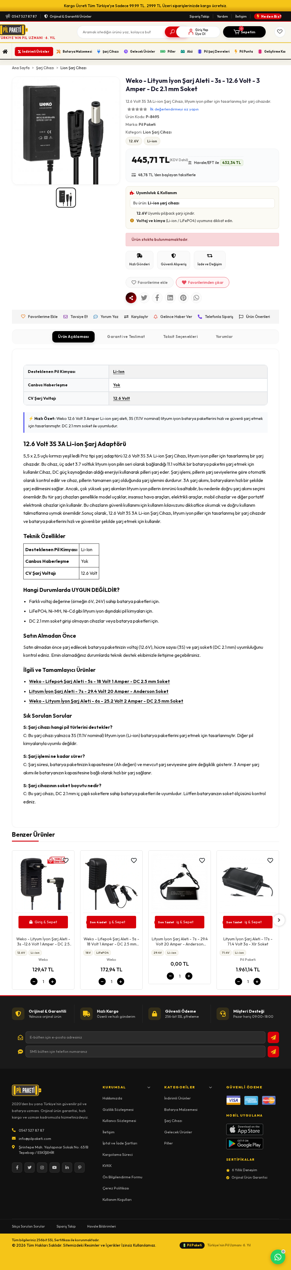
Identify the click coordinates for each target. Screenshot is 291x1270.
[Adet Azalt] (34, 981)
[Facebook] (17, 1167)
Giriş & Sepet (46, 922)
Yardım (222, 16)
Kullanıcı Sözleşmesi (119, 1120)
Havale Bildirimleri (101, 1226)
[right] (279, 920)
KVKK (107, 1165)
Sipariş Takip (199, 16)
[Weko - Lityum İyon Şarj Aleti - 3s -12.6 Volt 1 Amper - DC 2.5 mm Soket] (43, 883)
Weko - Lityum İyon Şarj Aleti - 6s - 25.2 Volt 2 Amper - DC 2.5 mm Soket (106, 701)
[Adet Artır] (52, 981)
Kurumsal (114, 1087)
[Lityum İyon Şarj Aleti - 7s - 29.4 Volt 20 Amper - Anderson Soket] (179, 883)
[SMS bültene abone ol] (273, 1051)
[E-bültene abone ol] (273, 1037)
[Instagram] (42, 1167)
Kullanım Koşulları (117, 1199)
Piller (168, 1143)
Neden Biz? (271, 16)
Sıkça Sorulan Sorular (28, 1226)
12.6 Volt (121, 398)
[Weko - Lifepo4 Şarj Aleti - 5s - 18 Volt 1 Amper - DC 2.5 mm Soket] (111, 883)
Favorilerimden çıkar (205, 282)
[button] (244, 32)
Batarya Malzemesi (181, 1109)
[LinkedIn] (67, 1167)
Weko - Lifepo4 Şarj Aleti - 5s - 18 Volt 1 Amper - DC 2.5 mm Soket (99, 681)
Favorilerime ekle (153, 282)
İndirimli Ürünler (177, 1098)
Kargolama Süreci (118, 1154)
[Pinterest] (79, 1167)
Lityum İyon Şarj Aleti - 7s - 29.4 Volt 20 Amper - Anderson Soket (99, 691)
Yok (116, 384)
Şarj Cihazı (173, 1120)
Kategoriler (179, 1087)
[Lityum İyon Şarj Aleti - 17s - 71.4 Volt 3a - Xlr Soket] (248, 883)
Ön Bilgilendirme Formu (122, 1177)
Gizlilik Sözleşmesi (118, 1109)
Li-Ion (118, 371)
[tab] (73, 336)
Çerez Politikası (116, 1188)
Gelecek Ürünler (178, 1132)
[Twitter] (29, 1167)
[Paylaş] (131, 297)
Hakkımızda (112, 1098)
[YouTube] (54, 1167)
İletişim (241, 16)
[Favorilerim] (280, 31)
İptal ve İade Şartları (120, 1143)
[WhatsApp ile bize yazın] (278, 1257)
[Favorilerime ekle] (65, 860)
